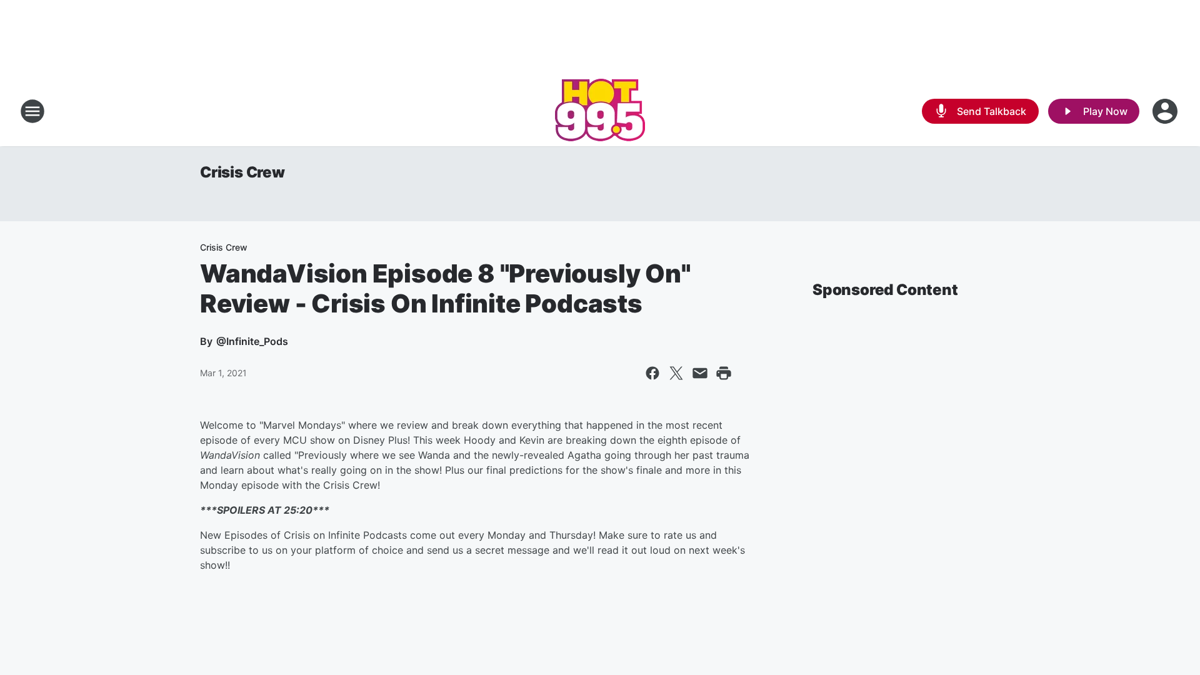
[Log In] (1166, 111)
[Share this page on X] (676, 373)
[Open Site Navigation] (32, 111)
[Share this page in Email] (700, 373)
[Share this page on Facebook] (652, 373)
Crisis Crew (242, 172)
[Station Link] (600, 111)
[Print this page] (723, 373)
